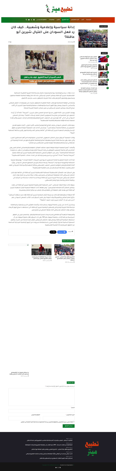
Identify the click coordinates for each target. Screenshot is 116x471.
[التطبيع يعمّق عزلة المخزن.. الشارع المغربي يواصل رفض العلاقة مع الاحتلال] (64, 249)
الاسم (73, 407)
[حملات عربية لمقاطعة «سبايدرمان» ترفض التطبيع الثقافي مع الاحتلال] (41, 249)
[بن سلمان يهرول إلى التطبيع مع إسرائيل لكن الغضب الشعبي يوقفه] (18, 307)
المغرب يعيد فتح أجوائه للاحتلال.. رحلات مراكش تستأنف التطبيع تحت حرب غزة (88, 58)
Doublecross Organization (66, 465)
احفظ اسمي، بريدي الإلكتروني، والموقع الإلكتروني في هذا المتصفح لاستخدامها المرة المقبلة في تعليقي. (47, 422)
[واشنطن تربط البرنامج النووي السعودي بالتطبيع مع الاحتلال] (103, 67)
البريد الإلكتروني (70, 414)
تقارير (58, 19)
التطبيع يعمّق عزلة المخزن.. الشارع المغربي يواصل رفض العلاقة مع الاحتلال (65, 258)
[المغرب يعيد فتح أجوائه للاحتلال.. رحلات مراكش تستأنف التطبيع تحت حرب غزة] (103, 59)
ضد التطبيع (65, 19)
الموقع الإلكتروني (35, 414)
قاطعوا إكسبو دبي (41, 19)
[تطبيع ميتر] (58, 8)
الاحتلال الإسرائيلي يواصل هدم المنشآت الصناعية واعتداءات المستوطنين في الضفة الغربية (88, 81)
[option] (93, 38)
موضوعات (51, 19)
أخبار (83, 19)
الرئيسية (88, 19)
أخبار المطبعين (75, 19)
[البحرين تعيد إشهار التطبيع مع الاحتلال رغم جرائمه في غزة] (103, 75)
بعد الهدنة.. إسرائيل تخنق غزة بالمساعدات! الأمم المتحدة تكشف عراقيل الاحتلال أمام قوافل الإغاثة (87, 90)
